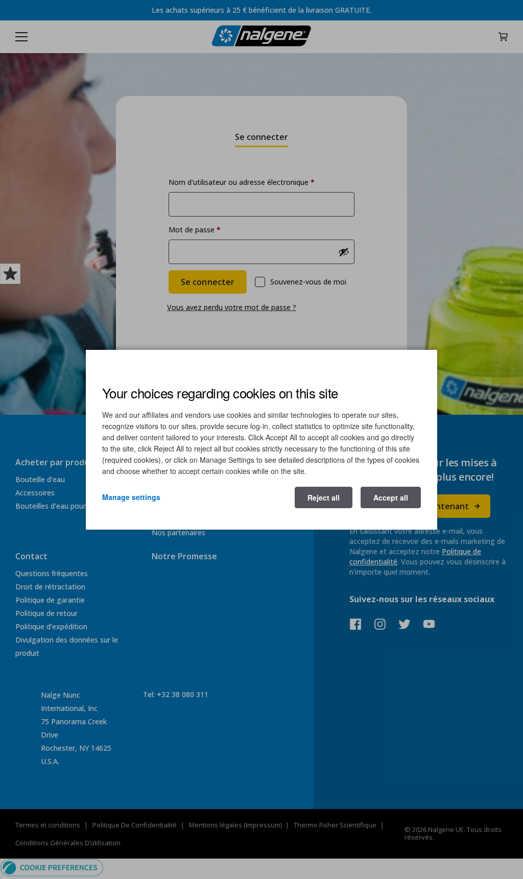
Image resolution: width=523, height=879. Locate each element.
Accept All (390, 497)
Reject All (323, 497)
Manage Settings (131, 497)
